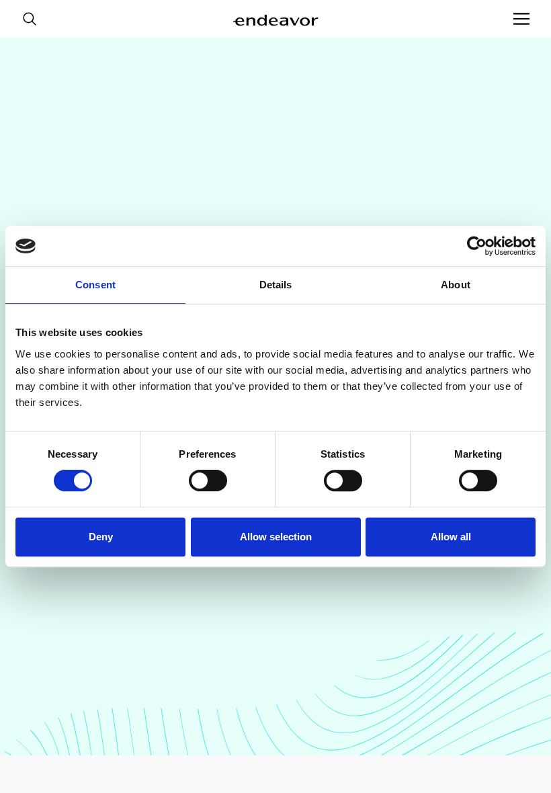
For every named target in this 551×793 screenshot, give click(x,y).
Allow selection (276, 536)
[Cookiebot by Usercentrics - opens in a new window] (477, 246)
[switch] (208, 480)
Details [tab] (275, 284)
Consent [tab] (95, 284)
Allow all (451, 536)
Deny (101, 536)
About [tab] (455, 284)
